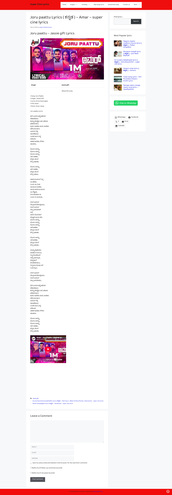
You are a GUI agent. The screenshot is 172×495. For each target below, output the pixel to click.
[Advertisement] (67, 381)
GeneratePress (98, 492)
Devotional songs (113, 5)
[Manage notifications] (168, 491)
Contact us (126, 5)
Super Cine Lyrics (39, 5)
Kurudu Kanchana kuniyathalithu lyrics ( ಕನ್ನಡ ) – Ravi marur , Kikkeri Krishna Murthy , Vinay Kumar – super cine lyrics (68, 401)
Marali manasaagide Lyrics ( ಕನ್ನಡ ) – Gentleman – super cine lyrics (53, 403)
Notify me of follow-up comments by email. (47, 468)
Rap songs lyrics (99, 5)
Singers (72, 5)
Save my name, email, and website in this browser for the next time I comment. (59, 463)
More (135, 5)
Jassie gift (36, 399)
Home (64, 5)
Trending (84, 5)
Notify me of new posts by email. (43, 473)
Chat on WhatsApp (127, 103)
